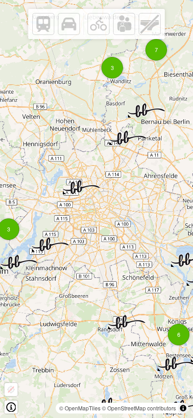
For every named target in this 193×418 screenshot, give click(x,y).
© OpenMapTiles (80, 408)
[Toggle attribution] (183, 408)
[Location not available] (11, 389)
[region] (96, 209)
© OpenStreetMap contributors (139, 408)
